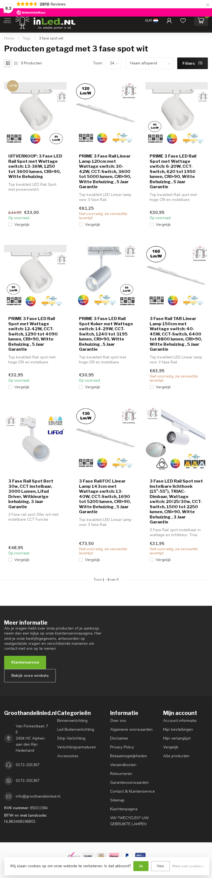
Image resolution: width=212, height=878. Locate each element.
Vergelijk (22, 224)
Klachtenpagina (123, 809)
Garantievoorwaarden (129, 782)
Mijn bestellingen (178, 729)
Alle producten (176, 756)
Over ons (118, 720)
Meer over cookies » (188, 866)
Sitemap (117, 800)
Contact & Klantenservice (132, 791)
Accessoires (67, 756)
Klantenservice (25, 662)
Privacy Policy (122, 747)
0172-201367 (27, 764)
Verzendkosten (123, 764)
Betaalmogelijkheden (128, 756)
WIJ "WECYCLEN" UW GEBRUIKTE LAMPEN (129, 821)
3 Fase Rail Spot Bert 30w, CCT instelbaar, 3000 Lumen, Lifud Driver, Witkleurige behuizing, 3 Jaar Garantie (30, 494)
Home (9, 38)
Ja (141, 866)
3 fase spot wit (51, 38)
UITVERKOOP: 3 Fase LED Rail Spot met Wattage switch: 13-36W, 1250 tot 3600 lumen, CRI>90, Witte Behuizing (35, 166)
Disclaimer (119, 738)
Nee (160, 866)
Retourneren (121, 773)
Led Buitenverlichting (75, 729)
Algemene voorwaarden (131, 729)
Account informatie (180, 720)
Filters (189, 63)
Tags (27, 38)
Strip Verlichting (71, 738)
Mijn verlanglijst (176, 738)
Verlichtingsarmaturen (76, 747)
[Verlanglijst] (183, 20)
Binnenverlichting (72, 720)
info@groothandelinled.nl (38, 796)
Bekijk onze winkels (30, 675)
